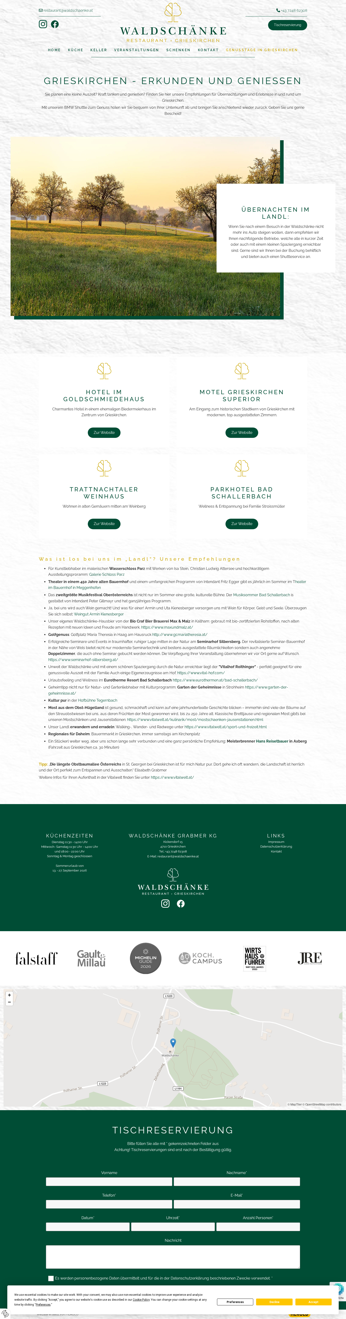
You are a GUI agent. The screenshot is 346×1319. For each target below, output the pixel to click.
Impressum (276, 842)
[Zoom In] (9, 995)
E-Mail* (237, 1195)
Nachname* (237, 1173)
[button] (287, 25)
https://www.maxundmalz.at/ (167, 627)
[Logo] (173, 22)
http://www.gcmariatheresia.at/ (180, 634)
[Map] (173, 1048)
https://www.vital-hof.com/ (201, 673)
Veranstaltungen (136, 50)
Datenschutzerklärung (276, 846)
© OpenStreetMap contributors (321, 1104)
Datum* (87, 1218)
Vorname (109, 1173)
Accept (313, 1302)
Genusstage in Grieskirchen (262, 50)
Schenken (178, 50)
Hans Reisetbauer (272, 741)
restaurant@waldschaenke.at (68, 10)
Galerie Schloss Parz (107, 574)
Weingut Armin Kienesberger (99, 614)
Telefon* (109, 1195)
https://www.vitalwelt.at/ (172, 777)
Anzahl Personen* (258, 1218)
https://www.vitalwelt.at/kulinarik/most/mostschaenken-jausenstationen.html (195, 719)
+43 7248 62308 (294, 10)
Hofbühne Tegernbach (97, 700)
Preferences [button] (43, 1304)
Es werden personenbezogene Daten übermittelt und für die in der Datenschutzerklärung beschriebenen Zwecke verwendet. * (164, 1278)
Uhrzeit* (173, 1218)
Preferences (235, 1302)
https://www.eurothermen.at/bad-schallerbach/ (215, 680)
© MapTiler (295, 1104)
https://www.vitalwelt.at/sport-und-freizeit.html (226, 727)
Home (54, 50)
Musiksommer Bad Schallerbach (261, 595)
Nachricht (173, 1240)
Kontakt (208, 50)
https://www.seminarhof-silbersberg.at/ (83, 660)
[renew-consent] (5, 1313)
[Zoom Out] (9, 1002)
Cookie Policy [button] (141, 1299)
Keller (98, 50)
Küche (76, 50)
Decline (274, 1302)
